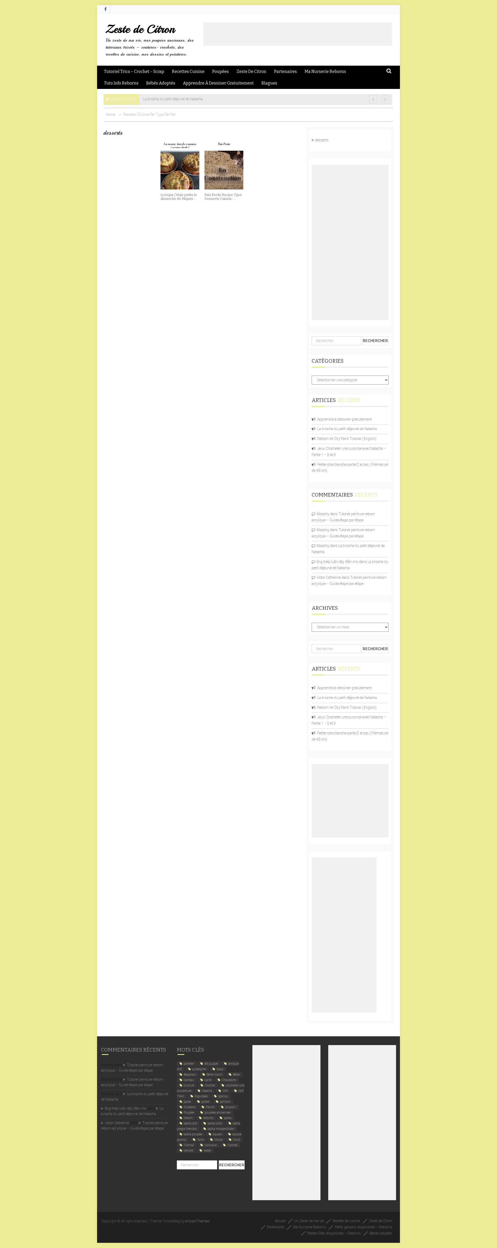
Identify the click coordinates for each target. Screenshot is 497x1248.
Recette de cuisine (346, 1221)
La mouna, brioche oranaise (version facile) (180, 145)
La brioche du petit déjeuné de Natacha (347, 429)
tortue (218, 1140)
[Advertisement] (297, 34)
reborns (208, 1118)
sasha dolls (215, 1123)
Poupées (220, 71)
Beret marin (214, 1074)
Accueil (280, 1221)
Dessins (207, 1091)
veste (207, 1150)
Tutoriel (232, 1145)
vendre (188, 1150)
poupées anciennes (217, 1112)
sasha (227, 1118)
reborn (188, 1118)
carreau (189, 1080)
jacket (205, 1102)
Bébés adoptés (160, 83)
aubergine (199, 1069)
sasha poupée (193, 1134)
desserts (321, 140)
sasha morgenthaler (221, 1129)
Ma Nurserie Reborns (325, 71)
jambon (225, 1102)
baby (220, 1069)
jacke (187, 1102)
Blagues (269, 83)
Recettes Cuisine (188, 71)
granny (223, 1096)
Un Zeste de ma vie (309, 1221)
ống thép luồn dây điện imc (337, 562)
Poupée (189, 1112)
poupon (230, 1107)
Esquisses (201, 1096)
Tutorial (189, 1145)
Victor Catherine (329, 577)
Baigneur (190, 1074)
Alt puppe (211, 1064)
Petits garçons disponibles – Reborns (363, 1227)
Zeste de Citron (140, 29)
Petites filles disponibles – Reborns (334, 1233)
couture (189, 1085)
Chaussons (229, 1080)
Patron (210, 1107)
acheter (189, 1064)
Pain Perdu (224, 144)
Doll (225, 1091)
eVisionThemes (197, 1221)
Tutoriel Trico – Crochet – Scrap (134, 71)
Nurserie (189, 1107)
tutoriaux (210, 1145)
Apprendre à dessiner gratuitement (218, 83)
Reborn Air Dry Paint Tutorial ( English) (346, 439)
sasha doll (190, 1123)
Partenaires (285, 71)
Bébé (236, 1074)
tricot (236, 1140)
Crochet (210, 1085)
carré (207, 1080)
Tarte (200, 1140)
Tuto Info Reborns (121, 83)
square (217, 1134)
